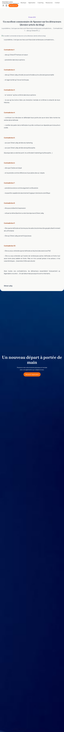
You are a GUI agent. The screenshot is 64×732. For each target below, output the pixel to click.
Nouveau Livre (13, 5)
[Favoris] (6, 6)
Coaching (40, 2)
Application (31, 2)
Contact (57, 2)
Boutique (23, 2)
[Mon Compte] (3, 6)
